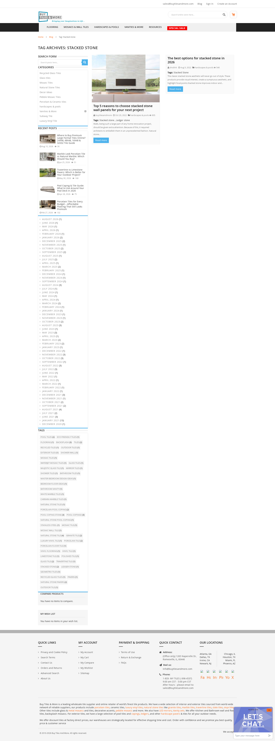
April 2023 (48, 336)
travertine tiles (204, 707)
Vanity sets (178, 710)
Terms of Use (128, 652)
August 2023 (49, 325)
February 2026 (51, 233)
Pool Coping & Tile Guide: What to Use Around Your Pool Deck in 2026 (70, 188)
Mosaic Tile (68, 525)
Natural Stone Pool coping (56, 519)
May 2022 (47, 376)
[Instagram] (215, 672)
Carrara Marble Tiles (52, 499)
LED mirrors (165, 710)
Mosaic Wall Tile (50, 530)
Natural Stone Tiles (50, 87)
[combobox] (198, 14)
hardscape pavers (170, 713)
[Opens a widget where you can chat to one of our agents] (253, 723)
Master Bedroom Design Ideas (57, 478)
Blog (199, 3)
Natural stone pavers (52, 582)
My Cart (85, 657)
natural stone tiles (153, 707)
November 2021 (51, 398)
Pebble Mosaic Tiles (50, 96)
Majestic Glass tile (51, 468)
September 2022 (52, 361)
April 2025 (48, 263)
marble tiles (188, 707)
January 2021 (50, 420)
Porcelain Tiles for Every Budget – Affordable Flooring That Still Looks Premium (70, 205)
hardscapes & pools (139, 115)
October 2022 (50, 358)
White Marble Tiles (51, 494)
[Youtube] (227, 672)
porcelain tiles (102, 707)
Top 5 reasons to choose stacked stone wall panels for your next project (123, 108)
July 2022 (47, 369)
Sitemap (85, 673)
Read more (101, 140)
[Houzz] (209, 672)
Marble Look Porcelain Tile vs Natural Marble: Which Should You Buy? (71, 156)
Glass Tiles (75, 462)
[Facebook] (202, 672)
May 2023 (47, 332)
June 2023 (48, 328)
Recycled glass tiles (52, 577)
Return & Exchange (131, 657)
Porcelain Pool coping (54, 509)
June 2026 (48, 222)
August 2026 (49, 219)
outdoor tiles (69, 447)
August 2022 (49, 365)
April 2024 (48, 299)
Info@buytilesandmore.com (177, 668)
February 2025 (51, 270)
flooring (46, 442)
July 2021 (47, 413)
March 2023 (49, 339)
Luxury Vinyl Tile (48, 120)
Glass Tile (46, 561)
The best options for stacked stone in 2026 (196, 60)
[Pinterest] (221, 672)
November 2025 (51, 244)
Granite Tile (73, 535)
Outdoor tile (48, 587)
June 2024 (48, 292)
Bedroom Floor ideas (52, 483)
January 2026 (50, 237)
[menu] (137, 27)
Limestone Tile (49, 556)
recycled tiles (48, 447)
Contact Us (46, 662)
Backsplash (62, 442)
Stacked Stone (181, 72)
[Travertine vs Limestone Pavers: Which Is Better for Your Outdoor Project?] (48, 172)
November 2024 (51, 277)
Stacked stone (106, 120)
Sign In (209, 3)
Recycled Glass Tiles (50, 73)
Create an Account (227, 3)
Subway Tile (46, 116)
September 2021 (52, 405)
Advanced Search (49, 673)
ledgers (145, 713)
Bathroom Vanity (50, 488)
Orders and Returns (51, 667)
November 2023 (51, 317)
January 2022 (50, 391)
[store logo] (62, 17)
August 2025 (49, 255)
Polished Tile (69, 556)
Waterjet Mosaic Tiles (52, 462)
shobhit (173, 67)
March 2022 (49, 383)
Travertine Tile (64, 561)
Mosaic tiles (47, 457)
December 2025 (51, 241)
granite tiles (174, 707)
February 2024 (51, 306)
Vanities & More (48, 111)
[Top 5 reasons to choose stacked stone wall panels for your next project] (126, 78)
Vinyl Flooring (49, 551)
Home (40, 37)
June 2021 (48, 416)
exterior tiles (48, 452)
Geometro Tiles (49, 571)
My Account (87, 652)
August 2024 (49, 285)
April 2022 (48, 380)
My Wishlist (87, 667)
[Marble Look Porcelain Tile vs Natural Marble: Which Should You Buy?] (48, 157)
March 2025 (49, 266)
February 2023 (51, 343)
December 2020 (51, 424)
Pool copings (74, 514)
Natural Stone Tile (51, 535)
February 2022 (51, 387)
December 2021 (51, 394)
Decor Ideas (46, 92)
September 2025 (52, 252)
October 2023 (50, 321)
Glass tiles (45, 77)
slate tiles (218, 707)
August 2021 (49, 409)
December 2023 (51, 314)
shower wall (68, 452)
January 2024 (50, 310)
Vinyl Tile (67, 551)
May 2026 (47, 226)
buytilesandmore (103, 115)
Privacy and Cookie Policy (53, 652)
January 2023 (50, 347)
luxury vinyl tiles (134, 707)
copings (135, 713)
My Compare (87, 662)
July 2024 (47, 288)
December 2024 (51, 274)
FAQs (123, 662)
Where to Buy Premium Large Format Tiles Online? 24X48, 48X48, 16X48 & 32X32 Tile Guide (71, 139)
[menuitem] (52, 27)
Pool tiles (46, 437)
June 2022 (48, 372)
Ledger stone (123, 120)
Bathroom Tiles (69, 473)
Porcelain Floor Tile (52, 545)
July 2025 (47, 259)
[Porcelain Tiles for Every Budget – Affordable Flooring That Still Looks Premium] (48, 204)
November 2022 (51, 354)
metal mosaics (76, 710)
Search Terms (47, 657)
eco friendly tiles (67, 437)
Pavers (71, 577)
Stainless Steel (49, 525)
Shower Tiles (48, 473)
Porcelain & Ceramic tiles (53, 101)
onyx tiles (229, 707)
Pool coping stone (51, 514)
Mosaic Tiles (46, 82)
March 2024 (49, 303)
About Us (45, 678)
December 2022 (51, 350)
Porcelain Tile (72, 540)
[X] (234, 672)
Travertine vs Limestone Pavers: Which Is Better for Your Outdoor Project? (71, 172)
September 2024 (52, 281)
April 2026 (48, 230)
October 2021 (50, 402)
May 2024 (47, 295)
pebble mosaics (124, 710)
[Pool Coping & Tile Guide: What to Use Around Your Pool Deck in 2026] (48, 189)
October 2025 (50, 248)
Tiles (77, 442)
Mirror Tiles (73, 468)
